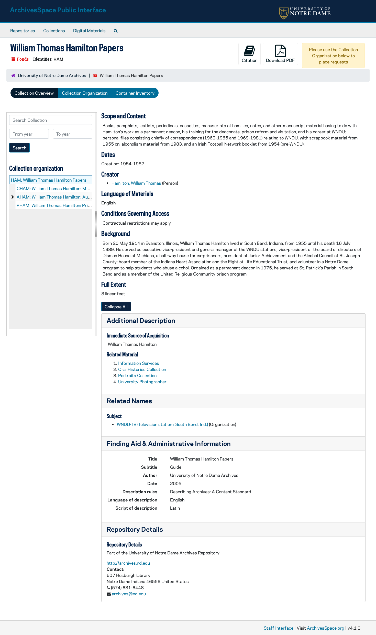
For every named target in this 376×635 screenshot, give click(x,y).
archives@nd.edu (129, 593)
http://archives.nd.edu (128, 563)
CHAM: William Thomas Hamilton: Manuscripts (62, 188)
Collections (54, 30)
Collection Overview (34, 93)
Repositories (22, 30)
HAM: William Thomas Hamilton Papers (48, 180)
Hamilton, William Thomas (136, 183)
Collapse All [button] (116, 306)
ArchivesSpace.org (325, 628)
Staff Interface (278, 628)
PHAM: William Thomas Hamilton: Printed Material (65, 205)
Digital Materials (89, 30)
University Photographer (142, 381)
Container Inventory (135, 93)
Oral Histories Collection (142, 369)
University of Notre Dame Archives (52, 75)
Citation (249, 60)
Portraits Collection (137, 375)
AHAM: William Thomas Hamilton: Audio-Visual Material (70, 197)
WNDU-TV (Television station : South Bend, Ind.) (162, 424)
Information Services (138, 363)
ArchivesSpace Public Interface (58, 9)
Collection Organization (84, 93)
